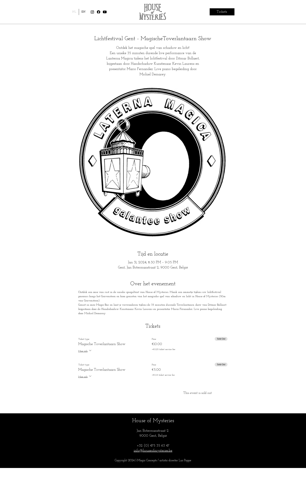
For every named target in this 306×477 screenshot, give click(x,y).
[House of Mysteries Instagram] (92, 12)
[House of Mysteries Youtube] (105, 12)
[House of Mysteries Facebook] (98, 12)
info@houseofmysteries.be (153, 450)
